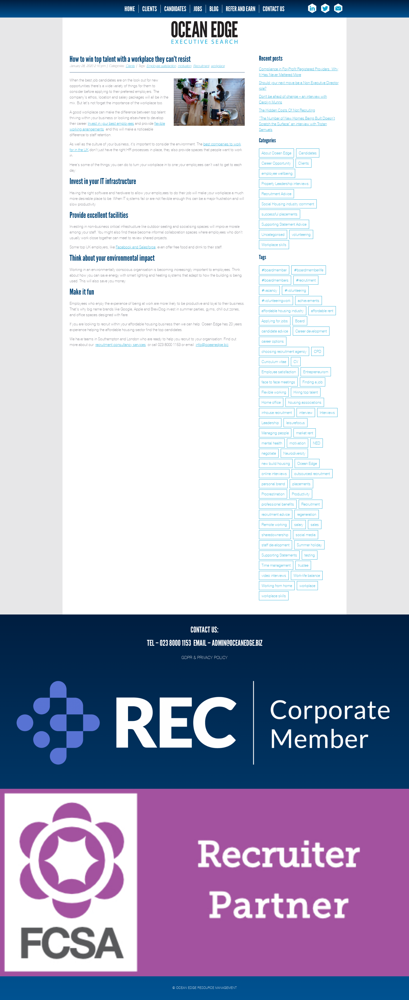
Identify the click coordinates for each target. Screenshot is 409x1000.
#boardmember (274, 270)
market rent (304, 432)
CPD (317, 351)
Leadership (270, 422)
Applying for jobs (275, 320)
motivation (184, 66)
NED (316, 443)
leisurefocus (295, 422)
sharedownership (275, 534)
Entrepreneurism (315, 371)
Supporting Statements (279, 555)
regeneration (306, 514)
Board (300, 320)
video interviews (274, 575)
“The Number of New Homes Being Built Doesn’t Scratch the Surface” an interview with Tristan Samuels (297, 124)
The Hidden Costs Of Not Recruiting (287, 110)
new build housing (276, 463)
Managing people (275, 432)
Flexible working (274, 392)
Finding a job (312, 382)
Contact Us (274, 9)
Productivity (301, 494)
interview (305, 412)
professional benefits (278, 504)
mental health (272, 443)
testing (309, 555)
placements (301, 483)
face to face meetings (278, 382)
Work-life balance (306, 575)
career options (273, 341)
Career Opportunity (276, 163)
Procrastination (273, 494)
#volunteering (295, 290)
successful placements (280, 214)
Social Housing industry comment (288, 204)
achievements (308, 300)
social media (306, 534)
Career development (311, 331)
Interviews (327, 412)
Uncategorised (273, 234)
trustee (303, 565)
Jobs (198, 9)
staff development (275, 545)
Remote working (274, 524)
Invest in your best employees (111, 123)
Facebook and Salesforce (136, 247)
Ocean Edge (307, 463)
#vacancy (269, 290)
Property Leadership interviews (285, 183)
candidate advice (275, 331)
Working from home (277, 585)
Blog (213, 9)
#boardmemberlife (308, 270)
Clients (149, 9)
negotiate (269, 453)
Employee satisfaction (161, 66)
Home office (271, 402)
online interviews (274, 473)
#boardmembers (275, 280)
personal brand (273, 483)
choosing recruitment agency (284, 351)
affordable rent (322, 310)
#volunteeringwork (276, 300)
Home (129, 9)
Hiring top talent (305, 392)
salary (298, 524)
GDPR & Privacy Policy (204, 657)
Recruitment (201, 66)
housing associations (304, 402)
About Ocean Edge (276, 153)
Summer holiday (309, 545)
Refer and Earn (240, 9)
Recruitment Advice (276, 193)
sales (315, 524)
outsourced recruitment (312, 473)
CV (295, 361)
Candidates (175, 9)
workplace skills (274, 595)
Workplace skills (274, 244)
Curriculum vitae (274, 361)
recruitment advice (276, 514)
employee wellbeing (277, 173)
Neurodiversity (294, 453)
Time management (276, 565)
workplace (218, 66)
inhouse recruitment (277, 412)
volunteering (301, 234)
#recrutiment (306, 280)
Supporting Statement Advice (284, 224)
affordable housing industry (283, 310)
